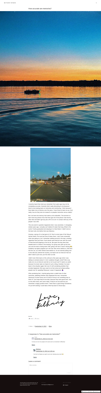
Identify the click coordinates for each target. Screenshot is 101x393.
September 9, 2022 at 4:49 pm (45, 351)
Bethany (38, 349)
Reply (33, 345)
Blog (50, 326)
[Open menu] (96, 2)
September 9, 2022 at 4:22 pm (43, 339)
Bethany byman (10, 3)
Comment (69, 372)
